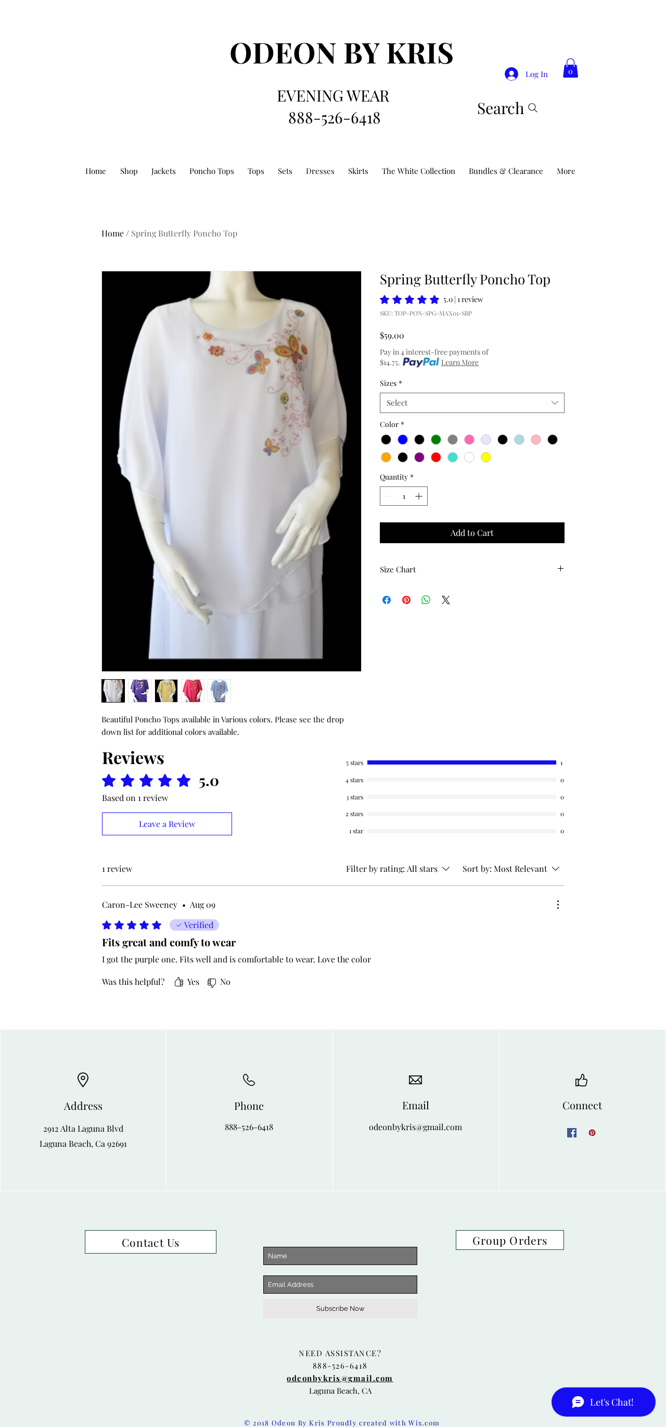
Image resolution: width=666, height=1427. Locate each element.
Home (112, 233)
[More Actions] (558, 904)
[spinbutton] (403, 496)
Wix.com (424, 1422)
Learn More (460, 362)
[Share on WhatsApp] (426, 600)
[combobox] (472, 403)
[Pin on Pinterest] (406, 600)
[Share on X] (446, 600)
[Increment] (419, 496)
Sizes (391, 383)
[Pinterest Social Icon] (592, 1132)
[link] (570, 68)
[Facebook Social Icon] (572, 1132)
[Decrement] (387, 496)
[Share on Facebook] (386, 600)
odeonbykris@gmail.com (415, 1126)
